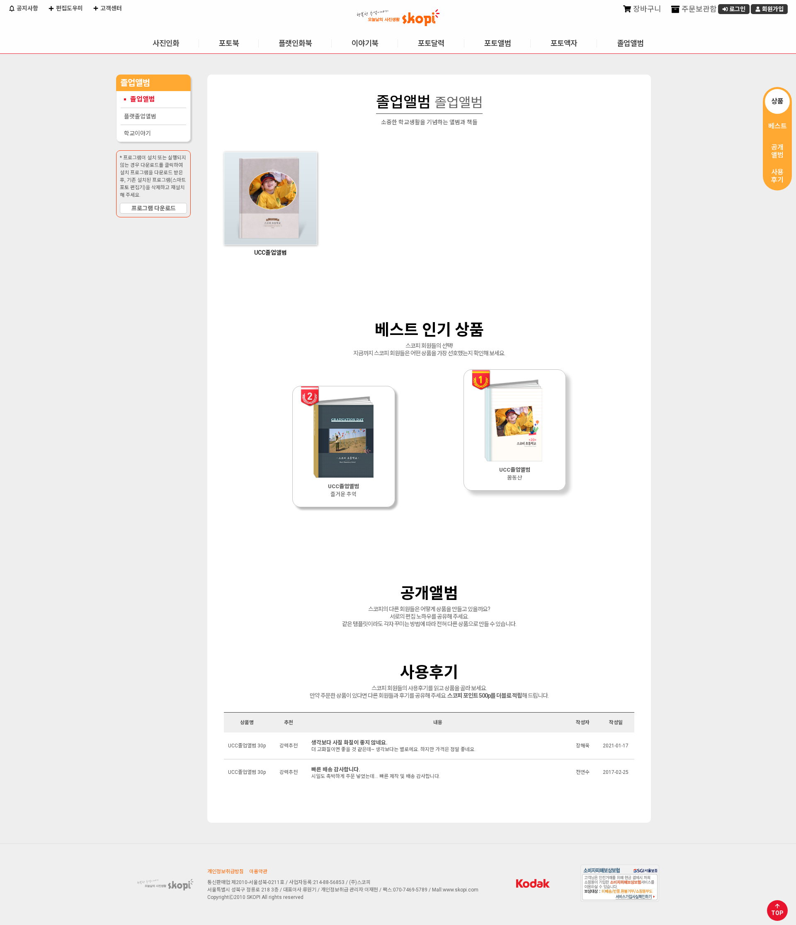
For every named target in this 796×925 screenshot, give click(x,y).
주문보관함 (698, 9)
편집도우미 (69, 8)
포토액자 (564, 43)
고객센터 (110, 8)
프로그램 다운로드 (153, 208)
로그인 (736, 9)
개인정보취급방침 (225, 871)
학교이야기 (137, 133)
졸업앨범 (630, 43)
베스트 (777, 126)
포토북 (229, 43)
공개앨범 (777, 151)
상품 (777, 101)
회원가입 (772, 9)
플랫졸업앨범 (140, 116)
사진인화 (166, 43)
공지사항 (26, 8)
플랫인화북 (295, 43)
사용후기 (777, 176)
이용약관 (258, 871)
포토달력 (431, 43)
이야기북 (365, 43)
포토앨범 (497, 43)
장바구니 (646, 9)
